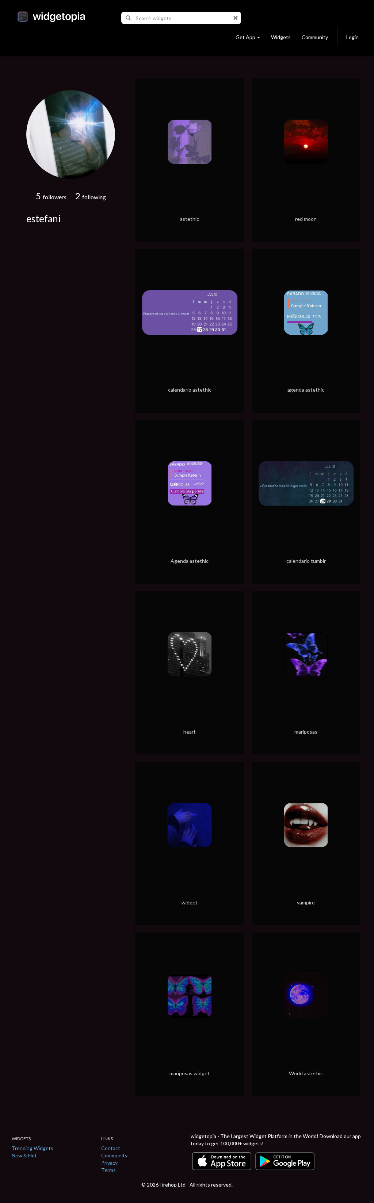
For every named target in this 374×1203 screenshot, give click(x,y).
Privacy (109, 1163)
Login (352, 37)
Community (315, 37)
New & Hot (24, 1155)
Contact (110, 1148)
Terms (108, 1170)
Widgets (281, 37)
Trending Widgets (32, 1148)
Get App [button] (245, 37)
